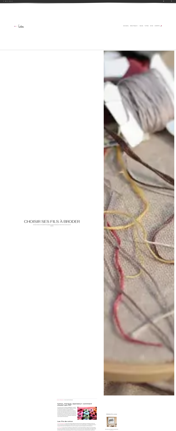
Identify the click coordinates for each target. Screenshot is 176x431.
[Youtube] (6, 1)
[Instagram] (8, 1)
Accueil (58, 399)
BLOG (141, 25)
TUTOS (146, 25)
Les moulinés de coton (61, 423)
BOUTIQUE (133, 25)
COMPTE (157, 25)
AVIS (151, 25)
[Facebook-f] (4, 1)
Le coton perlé (59, 427)
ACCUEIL (126, 25)
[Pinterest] (10, 1)
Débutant (62, 399)
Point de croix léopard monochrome (111, 429)
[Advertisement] (111, 403)
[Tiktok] (12, 1)
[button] (171, 1)
